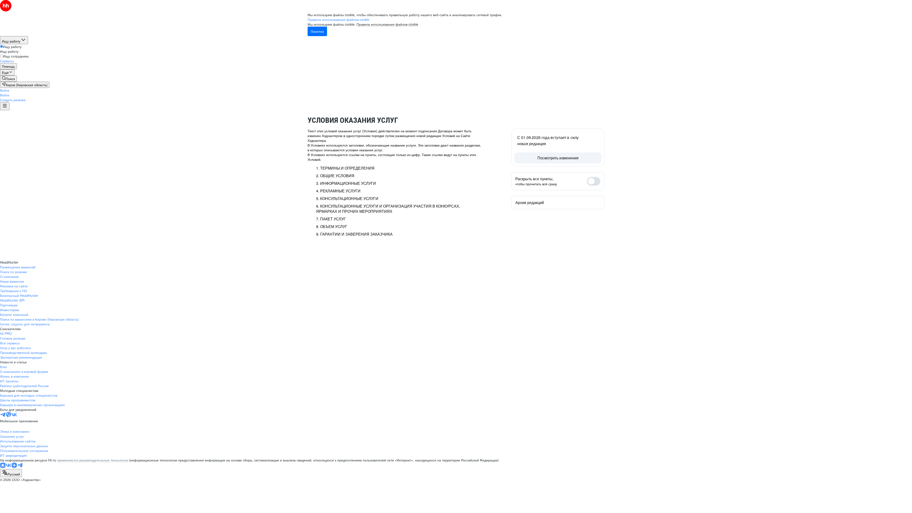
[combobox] (11, 473)
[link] (8, 79)
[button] (4, 90)
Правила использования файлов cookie (387, 24)
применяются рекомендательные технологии (92, 460)
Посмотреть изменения (558, 158)
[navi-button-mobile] (5, 106)
